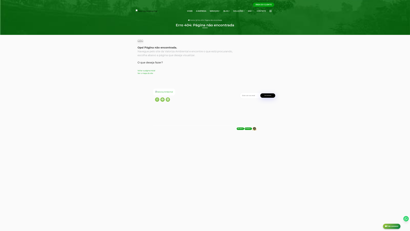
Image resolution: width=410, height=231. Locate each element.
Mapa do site (188, 122)
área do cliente (264, 5)
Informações (188, 119)
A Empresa (187, 99)
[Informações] (270, 11)
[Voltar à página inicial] (146, 11)
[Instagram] (157, 99)
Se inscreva (267, 95)
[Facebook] (162, 99)
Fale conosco (392, 226)
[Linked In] (168, 99)
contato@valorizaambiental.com (220, 100)
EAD (184, 112)
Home (192, 20)
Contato (186, 115)
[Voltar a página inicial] (166, 92)
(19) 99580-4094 (214, 95)
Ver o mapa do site (145, 73)
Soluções (238, 11)
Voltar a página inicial (146, 71)
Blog (226, 11)
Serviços (214, 11)
